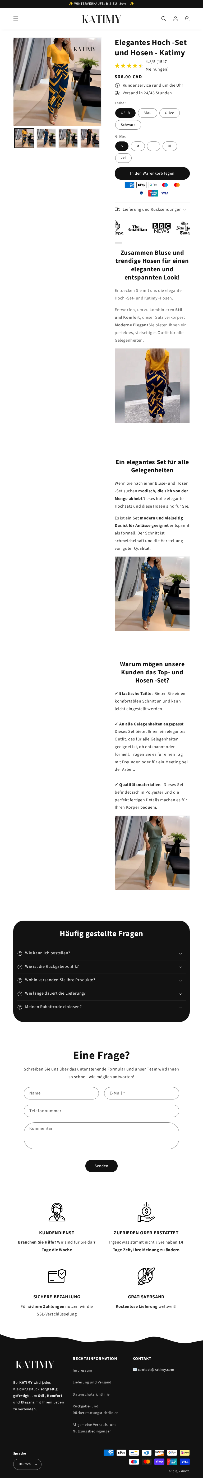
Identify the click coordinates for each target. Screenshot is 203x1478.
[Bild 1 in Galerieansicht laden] (24, 138)
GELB (125, 113)
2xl (123, 158)
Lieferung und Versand (92, 1382)
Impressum (82, 1370)
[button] (16, 18)
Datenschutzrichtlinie (91, 1394)
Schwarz (128, 124)
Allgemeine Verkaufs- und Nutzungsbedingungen (95, 1428)
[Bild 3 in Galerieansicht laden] (68, 138)
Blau (148, 113)
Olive (169, 113)
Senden (101, 1166)
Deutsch (25, 1464)
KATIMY (183, 1471)
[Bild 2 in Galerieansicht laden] (46, 138)
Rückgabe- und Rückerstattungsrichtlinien (96, 1410)
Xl (170, 146)
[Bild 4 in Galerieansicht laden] (90, 138)
